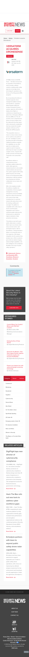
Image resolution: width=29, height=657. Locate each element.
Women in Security (10, 432)
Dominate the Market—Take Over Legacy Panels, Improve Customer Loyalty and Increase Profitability (15, 354)
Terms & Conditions (20, 636)
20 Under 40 (9, 417)
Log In (17, 31)
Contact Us (14, 615)
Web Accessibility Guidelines (14, 638)
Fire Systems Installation (12, 425)
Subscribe (9, 31)
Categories (7, 378)
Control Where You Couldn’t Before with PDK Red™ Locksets (15, 326)
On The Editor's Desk (11, 410)
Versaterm (15, 259)
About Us (14, 608)
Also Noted (8, 406)
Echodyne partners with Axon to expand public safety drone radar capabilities (14, 543)
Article (10, 38)
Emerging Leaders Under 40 (13, 421)
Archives (22, 378)
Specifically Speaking (11, 413)
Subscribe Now (14, 307)
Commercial (9, 383)
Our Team (14, 612)
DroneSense (9, 257)
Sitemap (13, 636)
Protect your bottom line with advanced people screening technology (15, 367)
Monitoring (9, 56)
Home (5, 38)
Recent (14, 378)
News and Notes (10, 428)
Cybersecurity (11, 253)
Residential (8, 391)
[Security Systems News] (14, 25)
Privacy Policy (6, 636)
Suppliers (8, 394)
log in (13, 271)
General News (9, 402)
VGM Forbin (15, 648)
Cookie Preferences (8, 640)
